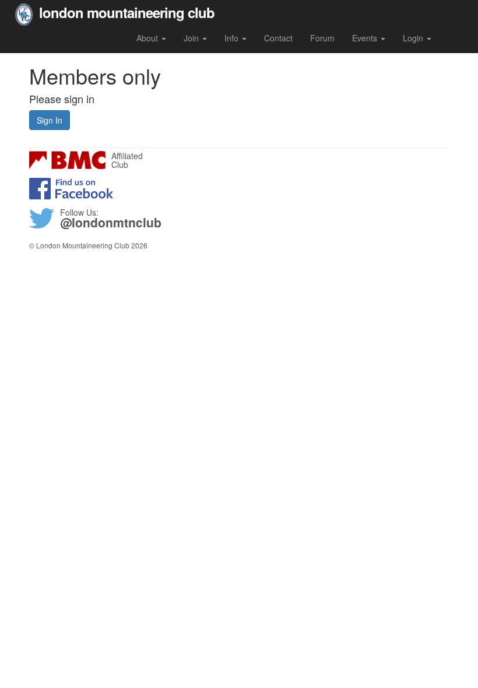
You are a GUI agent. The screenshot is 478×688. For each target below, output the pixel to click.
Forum (322, 38)
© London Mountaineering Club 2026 (88, 245)
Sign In (49, 120)
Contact (278, 38)
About (148, 38)
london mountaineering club (127, 11)
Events (365, 38)
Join (192, 38)
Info (232, 38)
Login (414, 38)
